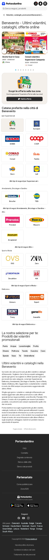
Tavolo (25, 351)
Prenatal (39, 397)
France (40, 526)
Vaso (14, 356)
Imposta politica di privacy (24, 545)
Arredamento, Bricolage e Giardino (22, 381)
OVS (45, 397)
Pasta (5, 346)
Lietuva (16, 529)
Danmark (25, 526)
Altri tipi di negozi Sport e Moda (23, 286)
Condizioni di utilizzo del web (24, 550)
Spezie (6, 356)
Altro (16, 384)
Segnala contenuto (24, 457)
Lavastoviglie (24, 346)
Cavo (43, 351)
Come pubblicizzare (24, 484)
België (31, 523)
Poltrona (15, 351)
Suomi (33, 526)
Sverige (39, 529)
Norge (32, 529)
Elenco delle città (24, 462)
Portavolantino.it (31, 539)
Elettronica (5, 381)
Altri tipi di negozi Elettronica (23, 324)
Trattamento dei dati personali (24, 555)
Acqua (13, 346)
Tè (20, 356)
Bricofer (33, 397)
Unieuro (4, 399)
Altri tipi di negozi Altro (23, 247)
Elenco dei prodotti (24, 466)
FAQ (24, 448)
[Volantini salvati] (36, 4)
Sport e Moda (41, 381)
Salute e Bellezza (8, 384)
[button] (40, 4)
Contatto (24, 453)
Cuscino (34, 351)
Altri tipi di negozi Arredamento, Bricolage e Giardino (23, 208)
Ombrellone (29, 356)
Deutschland (16, 526)
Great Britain (7, 529)
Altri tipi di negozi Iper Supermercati (24, 181)
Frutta (35, 346)
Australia (24, 523)
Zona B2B (24, 489)
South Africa (7, 531)
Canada (38, 523)
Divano (6, 351)
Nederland (24, 529)
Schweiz (5, 526)
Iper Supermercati (35, 379)
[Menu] (45, 4)
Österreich (16, 523)
